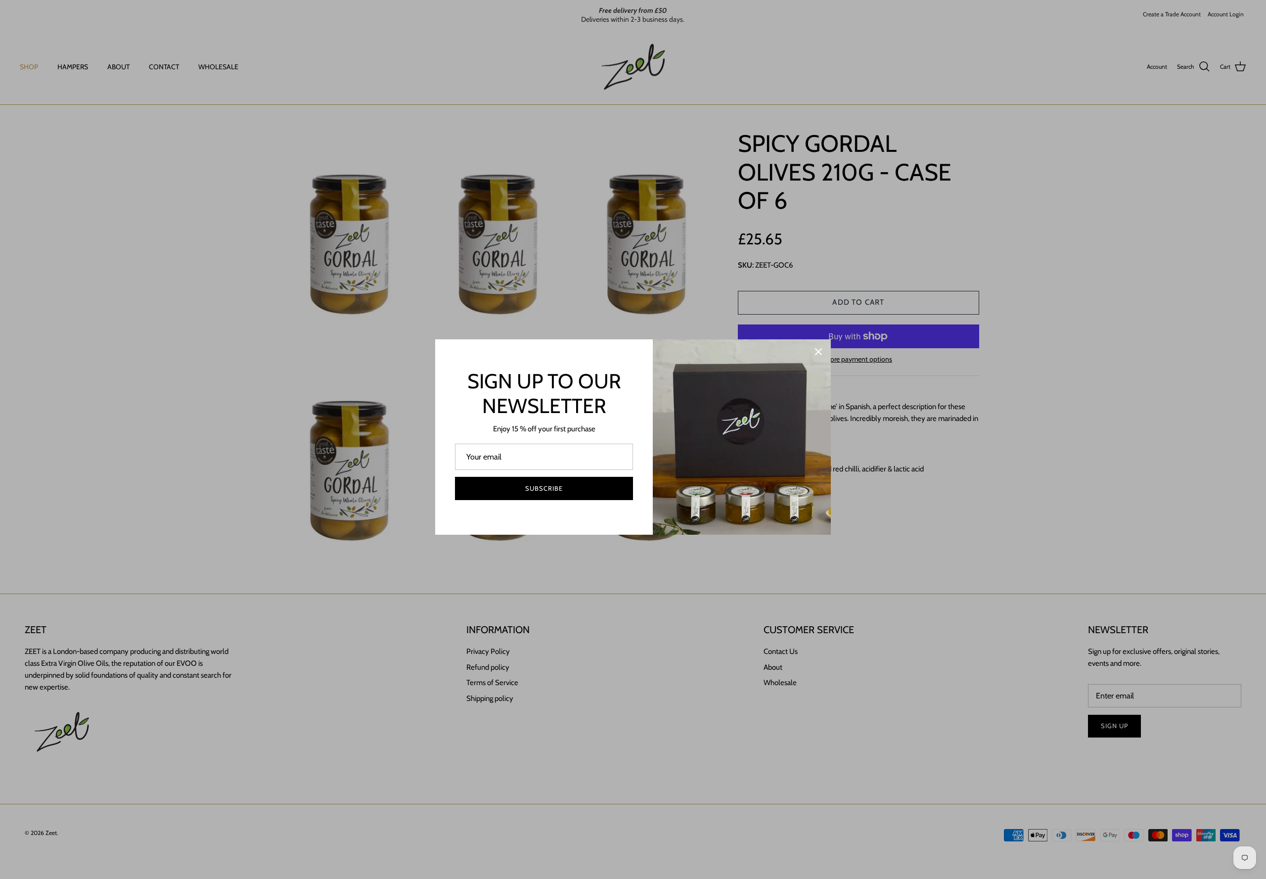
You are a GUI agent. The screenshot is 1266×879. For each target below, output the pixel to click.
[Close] (818, 352)
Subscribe (544, 488)
